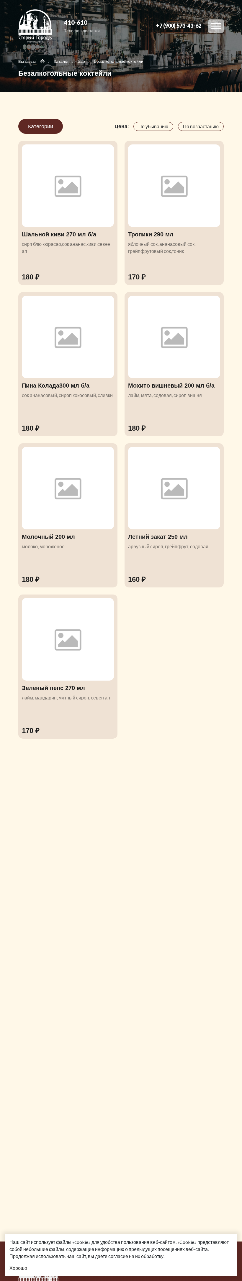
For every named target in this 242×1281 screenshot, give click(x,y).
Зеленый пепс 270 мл (53, 688)
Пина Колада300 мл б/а (55, 385)
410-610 (75, 22)
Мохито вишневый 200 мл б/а (171, 385)
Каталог (61, 61)
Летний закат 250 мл (158, 537)
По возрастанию (201, 126)
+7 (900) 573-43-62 (178, 25)
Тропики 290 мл (151, 234)
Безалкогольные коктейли (118, 61)
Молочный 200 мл (48, 537)
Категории (40, 126)
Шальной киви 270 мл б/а (59, 234)
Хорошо (18, 1268)
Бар (81, 61)
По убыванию (153, 126)
